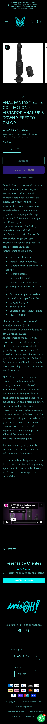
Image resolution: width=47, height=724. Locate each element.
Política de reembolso (32, 701)
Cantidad (7, 142)
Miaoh (16, 701)
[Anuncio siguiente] (42, 6)
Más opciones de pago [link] (23, 177)
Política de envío (36, 711)
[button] (6, 21)
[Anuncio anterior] (5, 6)
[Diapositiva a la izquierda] (17, 97)
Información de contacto (25, 716)
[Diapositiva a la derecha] (30, 97)
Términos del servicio (16, 711)
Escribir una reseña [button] (23, 580)
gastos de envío (29, 134)
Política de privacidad (25, 706)
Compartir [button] (11, 548)
